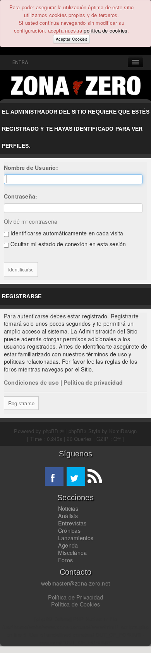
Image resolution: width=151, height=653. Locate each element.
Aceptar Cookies (71, 39)
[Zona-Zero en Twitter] (76, 476)
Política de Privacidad (75, 597)
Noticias (68, 508)
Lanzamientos (76, 538)
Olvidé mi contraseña (30, 221)
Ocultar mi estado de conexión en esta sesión (67, 244)
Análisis (68, 516)
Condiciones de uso (31, 382)
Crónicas (69, 530)
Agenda (68, 545)
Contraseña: (20, 196)
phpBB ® (53, 431)
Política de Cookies (75, 604)
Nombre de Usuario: (31, 167)
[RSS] (94, 476)
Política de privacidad (93, 382)
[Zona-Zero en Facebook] (54, 476)
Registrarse (21, 403)
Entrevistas (72, 523)
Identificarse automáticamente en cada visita (66, 233)
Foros (65, 560)
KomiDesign (123, 431)
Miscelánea (72, 552)
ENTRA (19, 62)
